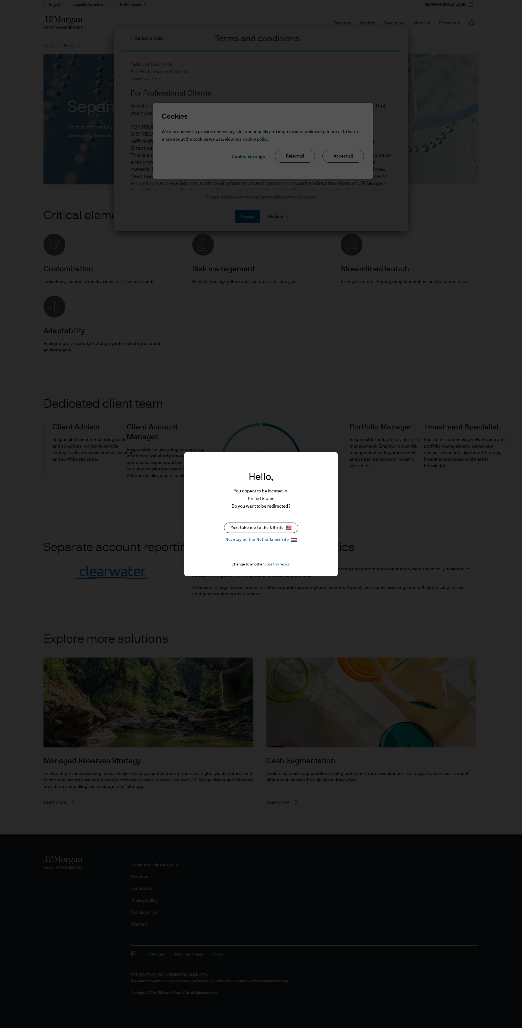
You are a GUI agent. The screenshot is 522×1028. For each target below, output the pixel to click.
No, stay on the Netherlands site (257, 540)
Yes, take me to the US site (257, 528)
